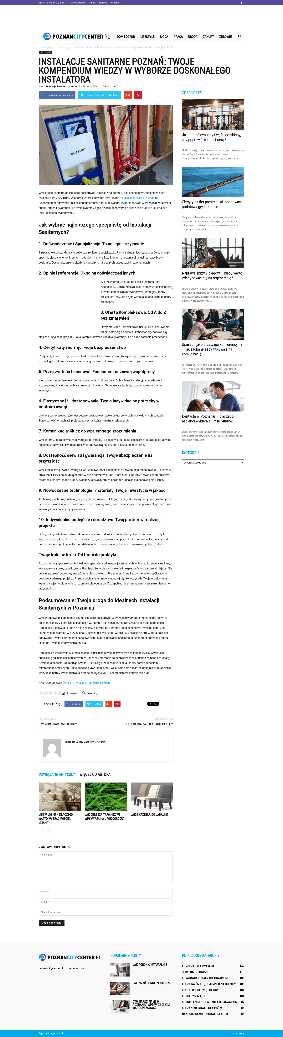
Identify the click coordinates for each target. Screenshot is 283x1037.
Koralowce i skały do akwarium (205, 978)
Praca (178, 37)
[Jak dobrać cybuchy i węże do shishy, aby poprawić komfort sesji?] (213, 114)
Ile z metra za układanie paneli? (149, 724)
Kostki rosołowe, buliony (200, 990)
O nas (92, 2)
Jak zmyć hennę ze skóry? (151, 983)
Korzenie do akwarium (198, 966)
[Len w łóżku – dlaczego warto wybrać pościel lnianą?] (60, 797)
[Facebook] (241, 2)
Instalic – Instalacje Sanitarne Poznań (86, 682)
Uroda (193, 37)
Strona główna (78, 2)
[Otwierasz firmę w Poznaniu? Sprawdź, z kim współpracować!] (120, 1006)
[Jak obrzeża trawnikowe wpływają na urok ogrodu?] (106, 797)
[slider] (50, 692)
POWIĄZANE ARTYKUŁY (57, 774)
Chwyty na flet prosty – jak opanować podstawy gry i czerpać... (211, 204)
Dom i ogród (126, 37)
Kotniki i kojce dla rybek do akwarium (209, 1002)
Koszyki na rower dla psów (202, 1008)
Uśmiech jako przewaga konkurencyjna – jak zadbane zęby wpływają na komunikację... (212, 349)
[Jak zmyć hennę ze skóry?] (120, 988)
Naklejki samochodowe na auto (205, 1014)
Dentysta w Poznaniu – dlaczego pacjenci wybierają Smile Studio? (208, 418)
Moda (164, 37)
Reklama (102, 2)
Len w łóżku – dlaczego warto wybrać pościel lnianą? (56, 819)
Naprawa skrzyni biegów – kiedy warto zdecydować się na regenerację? (212, 275)
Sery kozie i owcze (195, 972)
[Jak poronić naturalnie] (120, 970)
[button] (239, 36)
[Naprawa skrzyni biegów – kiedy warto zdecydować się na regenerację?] (213, 253)
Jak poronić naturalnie (150, 964)
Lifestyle (147, 37)
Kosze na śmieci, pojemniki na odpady (209, 984)
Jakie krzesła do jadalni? (149, 814)
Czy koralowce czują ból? (58, 724)
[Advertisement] (141, 18)
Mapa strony (237, 1033)
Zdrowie (225, 37)
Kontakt (115, 2)
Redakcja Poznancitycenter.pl (63, 86)
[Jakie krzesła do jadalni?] (152, 797)
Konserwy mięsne (194, 996)
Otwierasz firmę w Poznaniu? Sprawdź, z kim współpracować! (151, 1005)
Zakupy (208, 37)
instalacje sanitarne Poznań (137, 197)
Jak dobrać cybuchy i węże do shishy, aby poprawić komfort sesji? (211, 137)
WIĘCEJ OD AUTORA (95, 774)
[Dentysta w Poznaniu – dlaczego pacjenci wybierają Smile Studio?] (213, 396)
